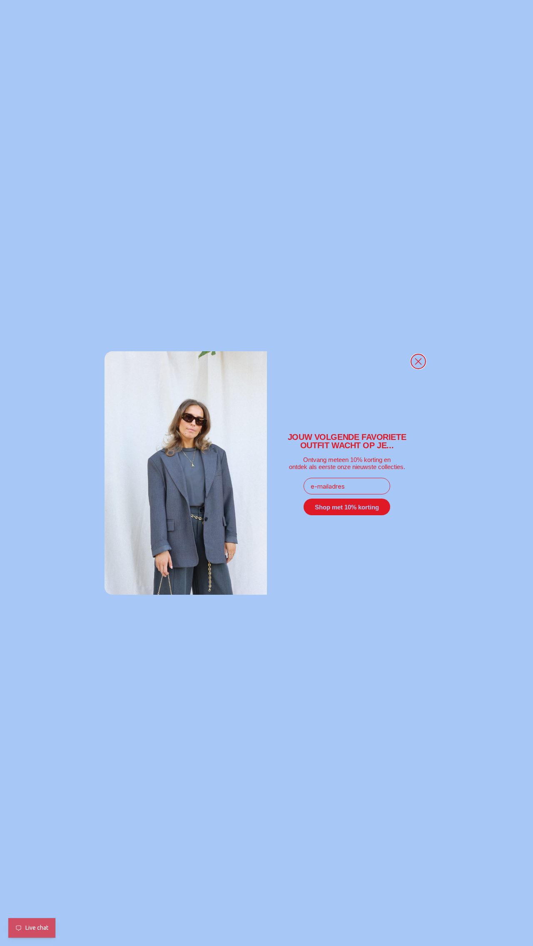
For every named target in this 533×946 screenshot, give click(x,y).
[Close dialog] (418, 361)
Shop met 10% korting (347, 507)
